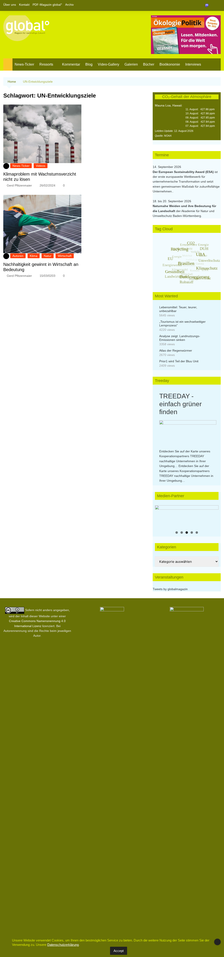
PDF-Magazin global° (47, 4)
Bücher (148, 64)
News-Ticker (24, 64)
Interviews (193, 64)
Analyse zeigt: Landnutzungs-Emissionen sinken (179, 338)
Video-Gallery (108, 64)
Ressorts (46, 64)
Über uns (9, 4)
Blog (89, 64)
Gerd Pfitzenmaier (19, 185)
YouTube (217, 5)
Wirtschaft (65, 256)
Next (213, 515)
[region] (187, 516)
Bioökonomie (169, 64)
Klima (33, 256)
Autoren (17, 256)
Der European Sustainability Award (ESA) (184, 172)
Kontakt (24, 4)
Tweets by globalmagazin (170, 589)
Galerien (131, 64)
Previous (160, 515)
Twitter (210, 5)
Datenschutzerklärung (63, 945)
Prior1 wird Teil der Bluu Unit (178, 361)
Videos (40, 165)
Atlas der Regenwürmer (175, 350)
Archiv (69, 4)
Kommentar (71, 64)
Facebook (202, 5)
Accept (119, 951)
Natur (47, 256)
